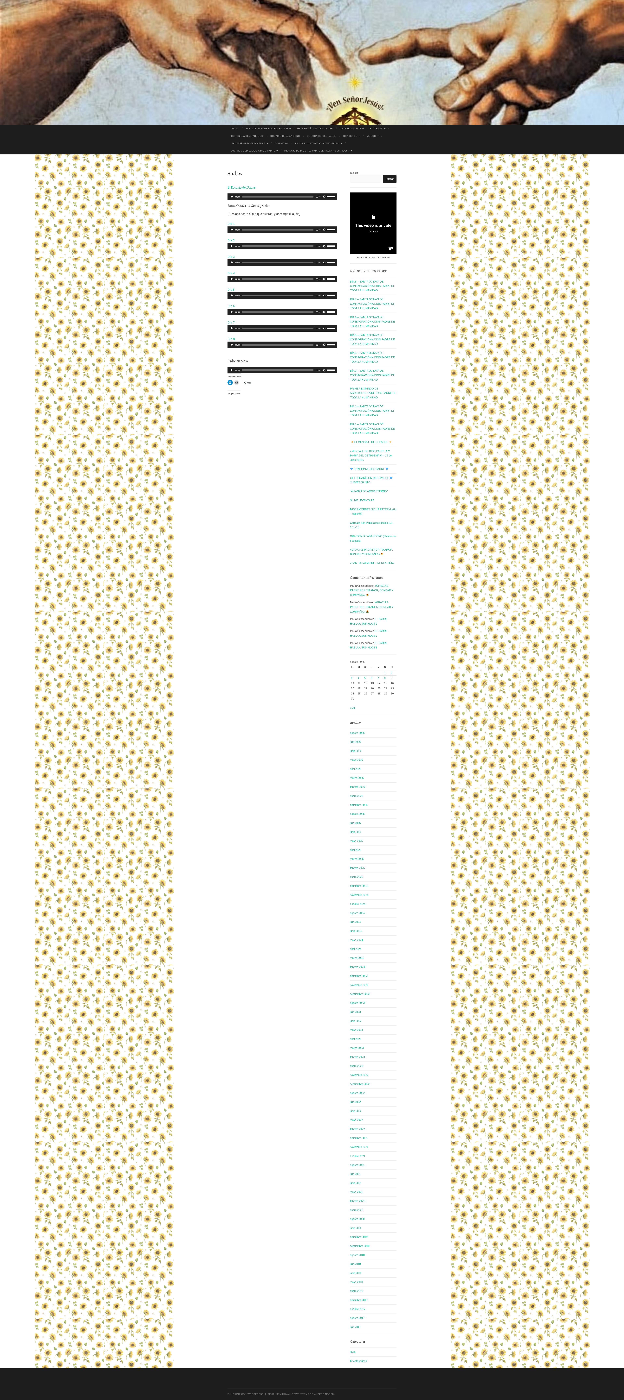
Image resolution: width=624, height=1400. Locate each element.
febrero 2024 (357, 967)
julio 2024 (355, 922)
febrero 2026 (357, 787)
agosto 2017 (357, 1318)
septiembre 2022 (360, 1084)
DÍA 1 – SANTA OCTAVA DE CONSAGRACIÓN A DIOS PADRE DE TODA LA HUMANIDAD (372, 429)
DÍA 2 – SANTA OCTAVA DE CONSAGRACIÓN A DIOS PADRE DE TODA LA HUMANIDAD (372, 411)
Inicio (234, 128)
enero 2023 (356, 1066)
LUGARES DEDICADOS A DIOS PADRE (253, 151)
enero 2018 (356, 1291)
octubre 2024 (357, 904)
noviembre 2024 (359, 895)
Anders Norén (324, 1394)
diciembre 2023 (359, 976)
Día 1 (231, 223)
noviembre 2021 (359, 1147)
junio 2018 (356, 1273)
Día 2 (231, 240)
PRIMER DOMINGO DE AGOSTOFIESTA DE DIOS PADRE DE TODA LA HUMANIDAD (373, 393)
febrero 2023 (357, 1057)
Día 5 (231, 289)
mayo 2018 (356, 1282)
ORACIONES (350, 136)
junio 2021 (356, 1183)
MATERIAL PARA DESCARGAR (248, 143)
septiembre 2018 (360, 1246)
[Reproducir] (231, 196)
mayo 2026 (356, 760)
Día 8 (231, 339)
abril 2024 (355, 949)
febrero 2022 (357, 1129)
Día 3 (231, 256)
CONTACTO (281, 143)
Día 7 (231, 322)
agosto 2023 (357, 1003)
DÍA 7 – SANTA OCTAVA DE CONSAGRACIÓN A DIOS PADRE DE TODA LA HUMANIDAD (372, 304)
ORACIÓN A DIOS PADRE (369, 469)
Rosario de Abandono (285, 136)
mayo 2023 (356, 1030)
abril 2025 (355, 850)
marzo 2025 (357, 859)
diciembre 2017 (359, 1300)
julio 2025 (355, 823)
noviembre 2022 (359, 1075)
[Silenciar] (324, 196)
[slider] (331, 196)
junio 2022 (356, 1111)
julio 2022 (355, 1102)
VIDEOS (371, 136)
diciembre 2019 (359, 1237)
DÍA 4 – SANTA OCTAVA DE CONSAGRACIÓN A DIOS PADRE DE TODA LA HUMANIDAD (372, 357)
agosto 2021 (357, 1165)
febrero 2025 (357, 868)
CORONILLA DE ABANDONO (247, 136)
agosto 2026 (357, 733)
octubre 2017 (357, 1309)
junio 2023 (356, 1021)
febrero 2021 (357, 1201)
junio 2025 (356, 832)
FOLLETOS (376, 128)
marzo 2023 (357, 1048)
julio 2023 (355, 1012)
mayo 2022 (356, 1120)
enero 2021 (356, 1210)
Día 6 (231, 306)
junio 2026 (356, 751)
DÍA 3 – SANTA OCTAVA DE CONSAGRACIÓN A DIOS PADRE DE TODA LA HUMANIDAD (372, 375)
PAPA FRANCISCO (350, 128)
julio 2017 (355, 1327)
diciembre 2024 (359, 886)
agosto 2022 (357, 1093)
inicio (353, 1352)
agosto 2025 (357, 813)
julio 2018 (355, 1264)
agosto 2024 (357, 913)
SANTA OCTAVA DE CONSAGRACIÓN (267, 128)
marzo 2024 (357, 958)
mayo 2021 (356, 1192)
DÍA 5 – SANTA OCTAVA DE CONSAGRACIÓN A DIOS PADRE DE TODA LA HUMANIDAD (372, 339)
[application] (282, 196)
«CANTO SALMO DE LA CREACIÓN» (372, 563)
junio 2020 (356, 1228)
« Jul (352, 708)
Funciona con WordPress (246, 1394)
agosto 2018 (357, 1255)
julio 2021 (355, 1174)
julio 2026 (355, 741)
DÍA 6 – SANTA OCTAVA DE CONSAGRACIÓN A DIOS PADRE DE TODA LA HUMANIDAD (372, 321)
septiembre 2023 (360, 994)
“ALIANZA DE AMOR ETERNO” (369, 491)
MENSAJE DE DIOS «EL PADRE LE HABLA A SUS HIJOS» (316, 151)
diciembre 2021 (359, 1138)
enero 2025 (356, 877)
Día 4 (231, 273)
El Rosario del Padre (321, 136)
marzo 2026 (357, 778)
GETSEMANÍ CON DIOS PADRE (315, 128)
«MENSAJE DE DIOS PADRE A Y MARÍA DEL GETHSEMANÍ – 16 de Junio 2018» (371, 455)
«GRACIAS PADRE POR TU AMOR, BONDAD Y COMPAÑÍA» (371, 590)
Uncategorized (358, 1361)
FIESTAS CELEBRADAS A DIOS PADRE (317, 143)
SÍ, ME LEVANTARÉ (362, 500)
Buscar (354, 173)
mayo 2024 (356, 940)
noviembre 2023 (359, 985)
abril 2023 (355, 1039)
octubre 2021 (357, 1156)
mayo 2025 (356, 841)
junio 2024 (356, 931)
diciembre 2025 (359, 805)
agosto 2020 (357, 1219)
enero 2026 (356, 796)
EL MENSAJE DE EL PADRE (371, 442)
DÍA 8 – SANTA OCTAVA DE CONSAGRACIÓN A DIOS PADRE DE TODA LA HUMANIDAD (372, 286)
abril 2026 (355, 769)
